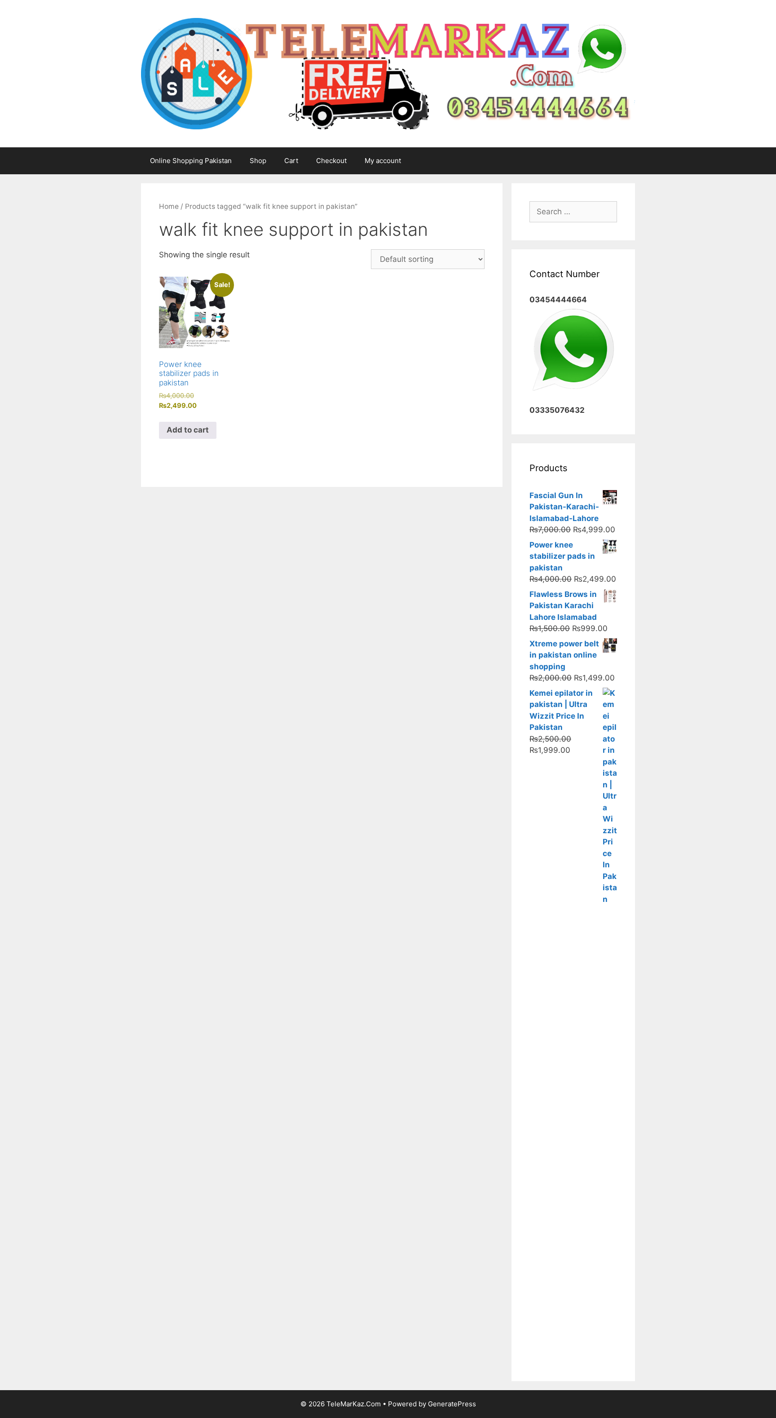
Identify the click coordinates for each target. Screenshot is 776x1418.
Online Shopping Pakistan (191, 160)
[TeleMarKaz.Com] (388, 72)
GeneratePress (452, 1404)
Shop (258, 160)
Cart (291, 160)
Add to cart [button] (188, 429)
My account (383, 160)
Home (169, 206)
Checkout (331, 160)
